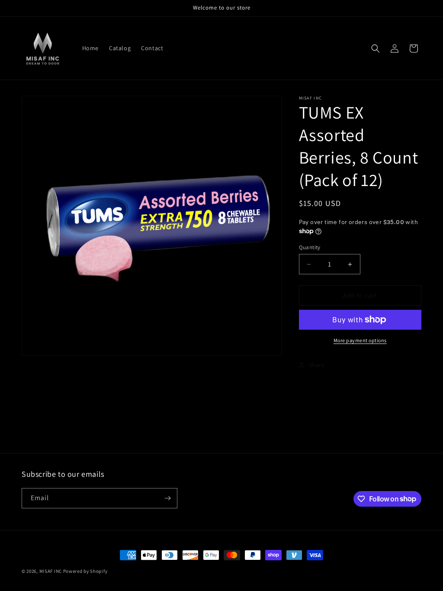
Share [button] (317, 365)
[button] (375, 48)
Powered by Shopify (85, 571)
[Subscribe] (167, 498)
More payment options (360, 340)
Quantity (310, 247)
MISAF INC (50, 571)
